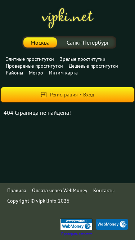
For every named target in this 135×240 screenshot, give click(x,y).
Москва (40, 42)
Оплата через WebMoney (59, 190)
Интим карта (63, 72)
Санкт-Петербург (88, 42)
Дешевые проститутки (93, 66)
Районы (14, 72)
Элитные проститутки (30, 59)
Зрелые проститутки (82, 59)
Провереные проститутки (34, 66)
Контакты (103, 190)
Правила (16, 190)
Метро (36, 72)
